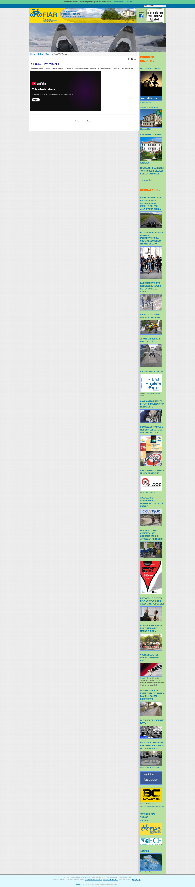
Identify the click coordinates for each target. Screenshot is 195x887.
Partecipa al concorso (147, 492)
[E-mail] (135, 59)
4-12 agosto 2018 (146, 180)
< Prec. (76, 121)
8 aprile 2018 (144, 162)
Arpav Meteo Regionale (148, 872)
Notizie (40, 54)
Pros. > (89, 121)
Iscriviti (142, 678)
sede (149, 393)
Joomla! (78, 884)
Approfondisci (118, 2)
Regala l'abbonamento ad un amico (152, 806)
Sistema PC (136, 879)
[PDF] (129, 59)
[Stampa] (132, 59)
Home (32, 54)
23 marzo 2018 (145, 102)
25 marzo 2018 (145, 129)
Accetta (129, 2)
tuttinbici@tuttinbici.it (93, 879)
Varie (47, 54)
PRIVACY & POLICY (110, 879)
